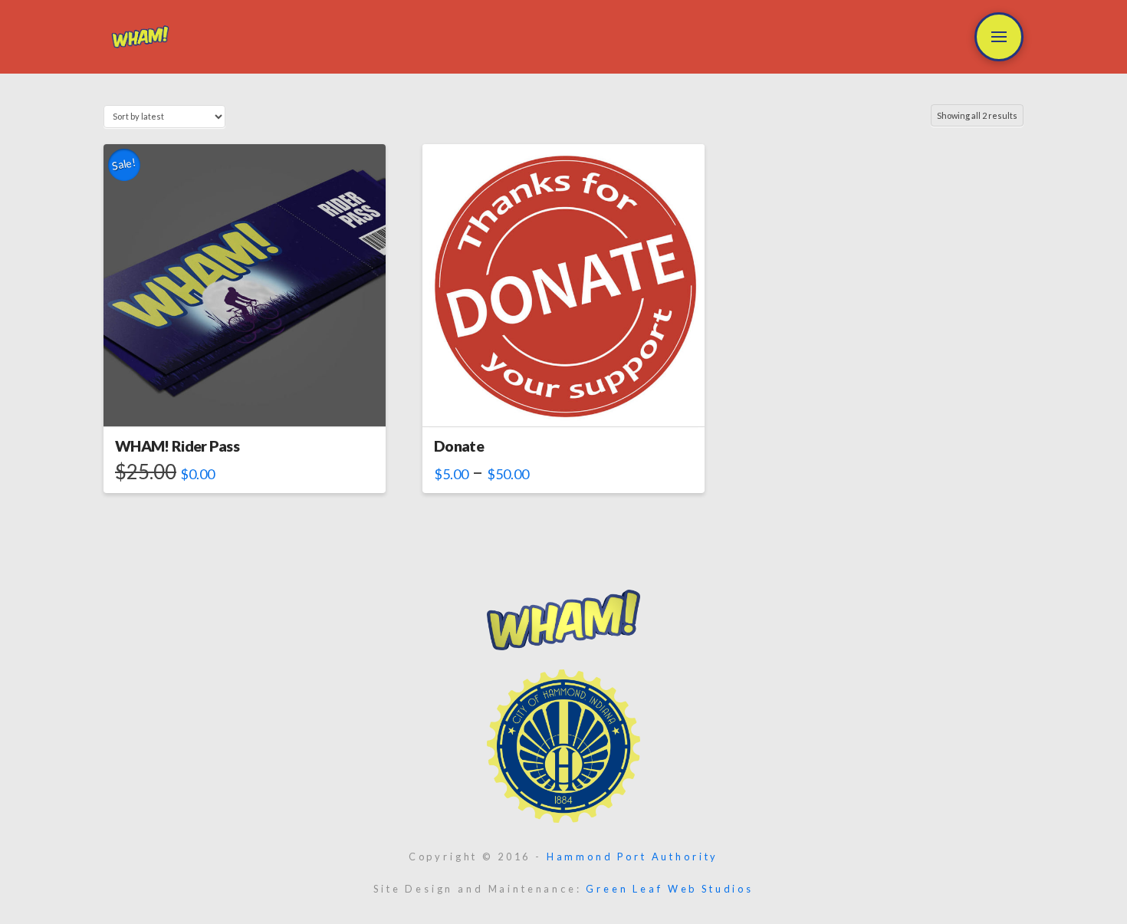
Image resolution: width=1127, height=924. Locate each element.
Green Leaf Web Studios (669, 889)
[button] (999, 36)
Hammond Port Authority (632, 856)
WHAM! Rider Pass (177, 446)
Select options (245, 400)
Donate (459, 446)
